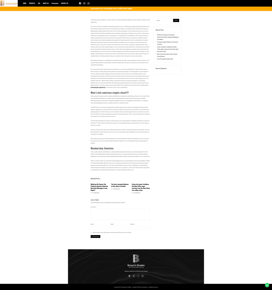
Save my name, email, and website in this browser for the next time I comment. (112, 232)
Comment (93, 207)
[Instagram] (84, 3)
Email (112, 224)
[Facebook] (80, 3)
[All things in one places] (9, 3)
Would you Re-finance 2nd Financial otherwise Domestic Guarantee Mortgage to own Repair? (168, 37)
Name (92, 224)
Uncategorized (95, 192)
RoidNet (129, 287)
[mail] (138, 275)
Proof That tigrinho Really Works (165, 59)
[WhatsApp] (88, 3)
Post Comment (95, 236)
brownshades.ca (145, 287)
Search (176, 20)
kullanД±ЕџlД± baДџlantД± (98, 87)
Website (132, 224)
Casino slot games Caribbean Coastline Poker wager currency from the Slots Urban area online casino (167, 49)
